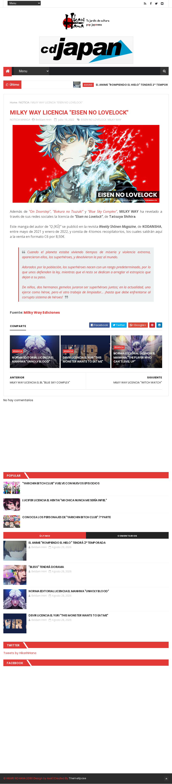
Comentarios (127, 535)
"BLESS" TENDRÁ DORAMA (46, 567)
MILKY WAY (114, 119)
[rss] (145, 3)
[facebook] (151, 3)
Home (13, 102)
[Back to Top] (166, 778)
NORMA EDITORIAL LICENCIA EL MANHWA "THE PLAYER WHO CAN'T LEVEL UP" (134, 357)
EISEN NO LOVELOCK (94, 119)
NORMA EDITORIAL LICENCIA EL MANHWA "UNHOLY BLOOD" (33, 359)
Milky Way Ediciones (42, 312)
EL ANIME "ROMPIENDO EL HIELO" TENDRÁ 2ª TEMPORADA (124, 85)
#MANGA (17, 351)
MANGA (25, 119)
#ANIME (77, 84)
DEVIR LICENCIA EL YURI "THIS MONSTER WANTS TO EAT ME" (83, 359)
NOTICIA (24, 102)
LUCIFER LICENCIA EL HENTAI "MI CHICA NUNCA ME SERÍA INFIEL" (64, 500)
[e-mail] (162, 3)
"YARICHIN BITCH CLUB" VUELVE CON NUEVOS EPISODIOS (60, 483)
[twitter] (156, 3)
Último (44, 535)
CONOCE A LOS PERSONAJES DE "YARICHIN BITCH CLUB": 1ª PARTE (66, 517)
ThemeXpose (77, 778)
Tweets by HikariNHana (19, 653)
